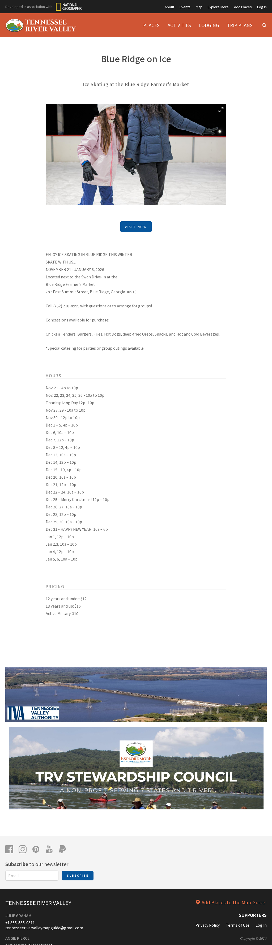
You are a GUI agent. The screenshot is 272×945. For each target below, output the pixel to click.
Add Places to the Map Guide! (234, 902)
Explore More (218, 6)
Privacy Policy (208, 925)
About (169, 6)
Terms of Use (237, 925)
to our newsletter (36, 863)
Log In (262, 6)
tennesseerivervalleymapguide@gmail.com (44, 927)
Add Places (243, 6)
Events (185, 6)
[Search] (264, 25)
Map (199, 6)
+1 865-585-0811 (20, 922)
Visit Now (136, 226)
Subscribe (77, 875)
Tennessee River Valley (38, 902)
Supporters (253, 915)
